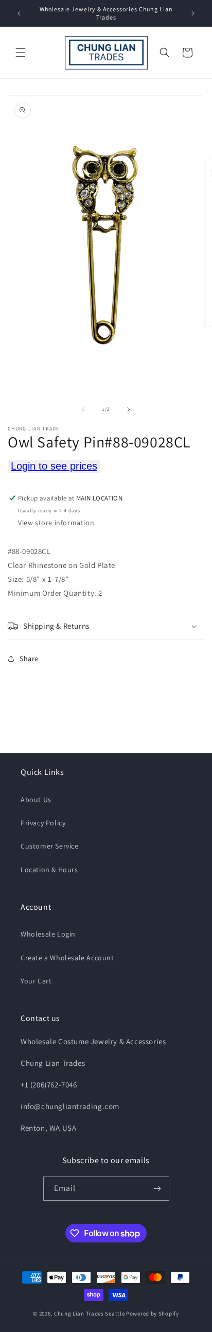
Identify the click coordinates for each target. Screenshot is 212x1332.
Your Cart (36, 980)
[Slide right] (128, 409)
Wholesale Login (48, 934)
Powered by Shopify (152, 1313)
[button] (20, 52)
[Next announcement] (193, 13)
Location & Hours (49, 869)
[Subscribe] (157, 1189)
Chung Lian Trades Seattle (89, 1313)
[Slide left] (83, 409)
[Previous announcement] (19, 13)
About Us (36, 799)
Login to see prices (54, 466)
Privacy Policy (43, 822)
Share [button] (29, 658)
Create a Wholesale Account (67, 957)
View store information (56, 522)
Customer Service (50, 846)
